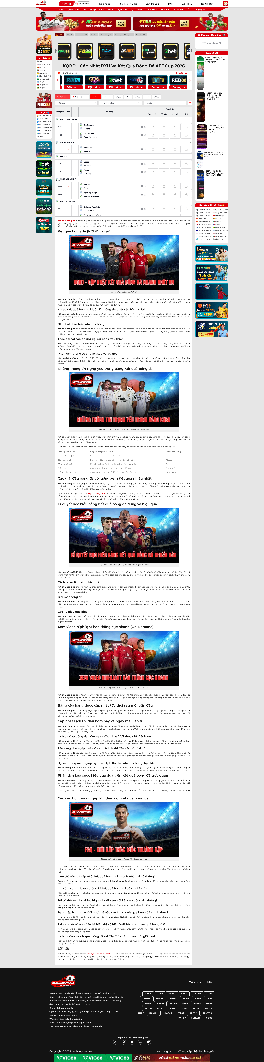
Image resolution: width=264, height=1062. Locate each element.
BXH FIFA (187, 4)
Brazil (110, 9)
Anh (61, 9)
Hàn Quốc (179, 9)
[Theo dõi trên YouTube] (132, 1042)
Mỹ (132, 9)
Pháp (93, 9)
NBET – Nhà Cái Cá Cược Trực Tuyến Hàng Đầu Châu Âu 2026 (214, 173)
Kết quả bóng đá (65, 1008)
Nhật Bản (165, 9)
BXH (170, 4)
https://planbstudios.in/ (98, 954)
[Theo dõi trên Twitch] (148, 1042)
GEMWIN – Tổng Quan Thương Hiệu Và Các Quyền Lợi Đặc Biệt (216, 128)
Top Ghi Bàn (207, 4)
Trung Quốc (200, 9)
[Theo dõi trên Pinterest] (123, 1042)
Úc (188, 9)
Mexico (140, 9)
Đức (85, 9)
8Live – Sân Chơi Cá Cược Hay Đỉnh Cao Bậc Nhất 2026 (214, 154)
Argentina (122, 9)
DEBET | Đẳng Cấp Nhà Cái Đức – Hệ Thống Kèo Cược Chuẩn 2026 (214, 96)
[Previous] (57, 80)
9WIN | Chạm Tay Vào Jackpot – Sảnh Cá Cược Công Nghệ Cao (215, 60)
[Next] (189, 80)
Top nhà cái (105, 4)
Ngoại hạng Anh (96, 493)
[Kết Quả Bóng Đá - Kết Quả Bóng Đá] (46, 3)
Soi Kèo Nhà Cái (128, 4)
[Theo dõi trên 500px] (140, 1042)
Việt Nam (152, 9)
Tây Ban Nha (72, 9)
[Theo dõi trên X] (115, 1042)
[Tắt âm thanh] (190, 103)
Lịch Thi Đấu (152, 4)
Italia (101, 9)
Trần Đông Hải (140, 1037)
